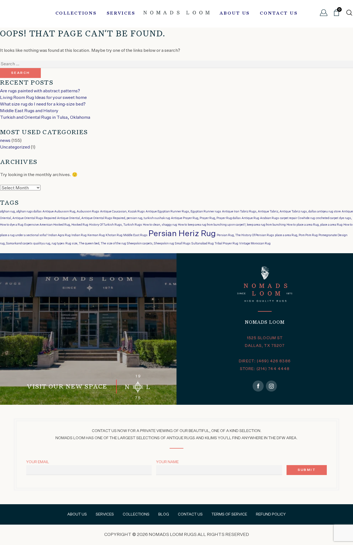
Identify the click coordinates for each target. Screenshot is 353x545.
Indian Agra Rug (59, 235)
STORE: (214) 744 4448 (265, 369)
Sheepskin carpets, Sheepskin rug (150, 243)
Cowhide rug (306, 218)
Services (121, 13)
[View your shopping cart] (336, 15)
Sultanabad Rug (202, 243)
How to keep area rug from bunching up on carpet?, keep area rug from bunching (232, 224)
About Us (235, 13)
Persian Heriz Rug (182, 234)
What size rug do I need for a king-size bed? (42, 104)
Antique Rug (250, 218)
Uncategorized (15, 147)
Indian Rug (79, 235)
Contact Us (279, 13)
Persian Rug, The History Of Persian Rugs (245, 235)
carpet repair (288, 218)
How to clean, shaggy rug (160, 224)
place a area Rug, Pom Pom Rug (296, 235)
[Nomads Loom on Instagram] (271, 386)
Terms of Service (229, 514)
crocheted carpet (327, 218)
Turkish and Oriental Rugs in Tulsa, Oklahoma (45, 117)
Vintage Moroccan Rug (255, 243)
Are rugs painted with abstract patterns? (40, 91)
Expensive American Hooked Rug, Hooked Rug (56, 224)
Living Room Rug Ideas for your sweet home (43, 98)
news (5, 141)
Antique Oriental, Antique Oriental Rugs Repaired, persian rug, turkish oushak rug (113, 218)
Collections (76, 13)
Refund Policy (271, 514)
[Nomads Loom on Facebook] (258, 386)
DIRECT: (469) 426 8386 (265, 361)
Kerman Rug (96, 235)
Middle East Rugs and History (29, 111)
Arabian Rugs (269, 218)
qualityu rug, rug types (49, 243)
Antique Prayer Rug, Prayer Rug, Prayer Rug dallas (206, 218)
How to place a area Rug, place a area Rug (315, 224)
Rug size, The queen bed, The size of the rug (95, 243)
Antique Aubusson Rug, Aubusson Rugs (70, 211)
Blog (163, 514)
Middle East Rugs (135, 235)
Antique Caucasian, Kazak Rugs (122, 211)
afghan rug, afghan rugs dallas (21, 211)
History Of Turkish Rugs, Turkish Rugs (115, 224)
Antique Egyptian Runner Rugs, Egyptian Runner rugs (183, 211)
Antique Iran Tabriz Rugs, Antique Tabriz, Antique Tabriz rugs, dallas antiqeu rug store (281, 211)
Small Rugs (183, 243)
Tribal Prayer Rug (226, 243)
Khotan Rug (114, 235)
